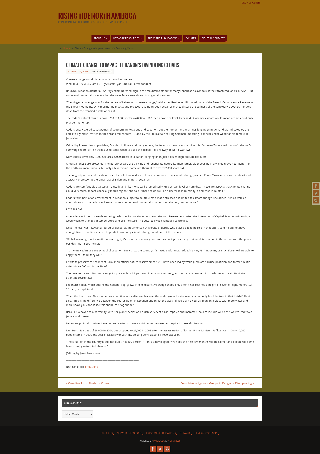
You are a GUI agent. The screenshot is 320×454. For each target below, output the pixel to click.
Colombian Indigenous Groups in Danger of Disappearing (217, 383)
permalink (91, 366)
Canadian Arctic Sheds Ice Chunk (87, 383)
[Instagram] (316, 200)
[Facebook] (316, 186)
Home (66, 48)
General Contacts (205, 433)
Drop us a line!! (250, 2)
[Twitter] (316, 193)
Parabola (159, 440)
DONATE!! (185, 433)
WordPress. (174, 440)
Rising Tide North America (97, 16)
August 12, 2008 (78, 71)
